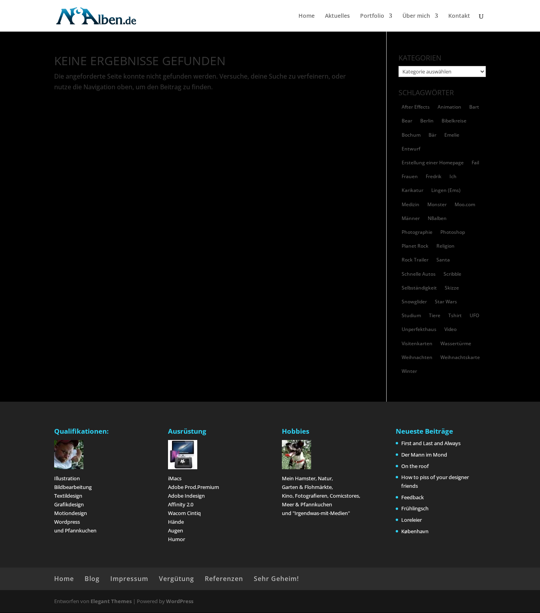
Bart (474, 106)
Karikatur (412, 190)
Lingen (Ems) (446, 190)
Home (306, 16)
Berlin (427, 120)
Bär (432, 135)
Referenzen (224, 578)
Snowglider (414, 301)
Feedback (412, 497)
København (415, 531)
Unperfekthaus (419, 329)
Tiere (434, 315)
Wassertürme (455, 343)
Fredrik (434, 176)
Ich (453, 176)
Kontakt (459, 16)
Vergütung (176, 578)
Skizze (452, 287)
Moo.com (465, 204)
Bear (407, 120)
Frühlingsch (415, 508)
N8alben (437, 218)
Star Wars (446, 301)
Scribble (452, 274)
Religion (445, 246)
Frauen (410, 176)
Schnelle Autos (419, 274)
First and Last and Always (431, 443)
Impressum (129, 578)
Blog (92, 578)
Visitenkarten (417, 343)
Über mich (416, 16)
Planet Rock (415, 246)
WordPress (179, 601)
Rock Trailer (415, 259)
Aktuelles (337, 16)
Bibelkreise (454, 120)
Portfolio (372, 16)
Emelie (451, 135)
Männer (411, 218)
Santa (443, 259)
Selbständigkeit (419, 287)
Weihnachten (417, 357)
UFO (474, 315)
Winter (409, 371)
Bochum (411, 135)
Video (450, 329)
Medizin (410, 204)
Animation (449, 106)
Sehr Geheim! (276, 578)
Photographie (417, 232)
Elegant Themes (111, 601)
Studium (411, 315)
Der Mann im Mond (424, 454)
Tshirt (455, 315)
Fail (475, 162)
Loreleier (411, 519)
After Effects (416, 106)
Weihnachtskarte (460, 357)
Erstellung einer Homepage (433, 162)
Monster (437, 204)
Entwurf (411, 148)
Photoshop (452, 232)
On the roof (415, 466)
